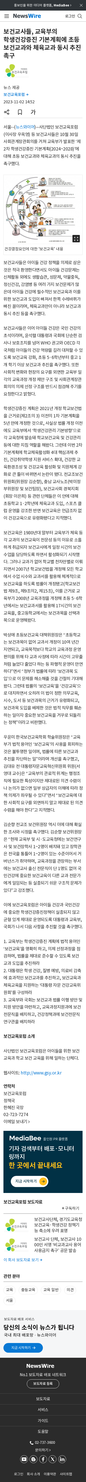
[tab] (43, 1399)
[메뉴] (6, 16)
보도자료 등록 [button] (43, 1383)
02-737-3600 (45, 1442)
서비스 (43, 1409)
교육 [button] (9, 1289)
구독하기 (72, 1208)
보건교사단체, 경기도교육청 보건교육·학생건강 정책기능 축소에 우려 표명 (58, 1225)
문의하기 (43, 1450)
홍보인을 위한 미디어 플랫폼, (42, 5)
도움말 (43, 1431)
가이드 (43, 1420)
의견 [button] (70, 1289)
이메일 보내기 (16, 1121)
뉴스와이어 (25, 127)
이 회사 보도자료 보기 (22, 1259)
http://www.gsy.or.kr (41, 1073)
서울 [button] (9, 1300)
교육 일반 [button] (51, 1289)
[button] (6, 112)
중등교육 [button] (28, 1289)
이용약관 (50, 1474)
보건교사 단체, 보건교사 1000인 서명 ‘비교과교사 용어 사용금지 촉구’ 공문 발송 (57, 1244)
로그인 (18, 1474)
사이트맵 (66, 1474)
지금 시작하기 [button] (21, 1348)
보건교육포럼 (15, 94)
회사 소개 (33, 1474)
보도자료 (43, 1398)
